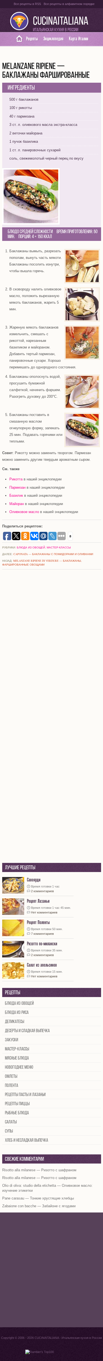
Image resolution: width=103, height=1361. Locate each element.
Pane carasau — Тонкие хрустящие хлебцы (38, 1198)
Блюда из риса (17, 1012)
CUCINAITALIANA (60, 22)
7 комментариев (42, 933)
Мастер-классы (59, 547)
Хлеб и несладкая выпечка (26, 1140)
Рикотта (16, 479)
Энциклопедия (53, 39)
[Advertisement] (51, 1270)
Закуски (11, 1040)
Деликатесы (14, 1021)
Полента (11, 1085)
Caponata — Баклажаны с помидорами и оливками (53, 554)
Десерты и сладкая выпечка (27, 1031)
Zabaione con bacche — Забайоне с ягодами (39, 1206)
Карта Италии (78, 39)
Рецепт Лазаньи (38, 901)
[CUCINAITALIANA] (17, 39)
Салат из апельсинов (42, 965)
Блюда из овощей (31, 547)
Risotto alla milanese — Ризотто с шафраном (39, 1170)
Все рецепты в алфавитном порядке (69, 4)
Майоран (16, 504)
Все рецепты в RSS (27, 4)
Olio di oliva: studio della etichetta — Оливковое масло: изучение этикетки (47, 1188)
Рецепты (32, 39)
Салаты (11, 1122)
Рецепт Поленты (38, 922)
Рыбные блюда (17, 1113)
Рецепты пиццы (17, 1104)
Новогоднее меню (19, 1067)
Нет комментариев (44, 912)
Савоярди (33, 880)
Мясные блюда (17, 1058)
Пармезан (17, 487)
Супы (9, 1131)
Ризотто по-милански (42, 944)
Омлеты (11, 1076)
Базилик (16, 495)
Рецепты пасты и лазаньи (25, 1094)
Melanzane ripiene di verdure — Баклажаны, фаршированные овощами (42, 562)
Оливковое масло (24, 512)
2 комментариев (42, 891)
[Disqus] (51, 647)
